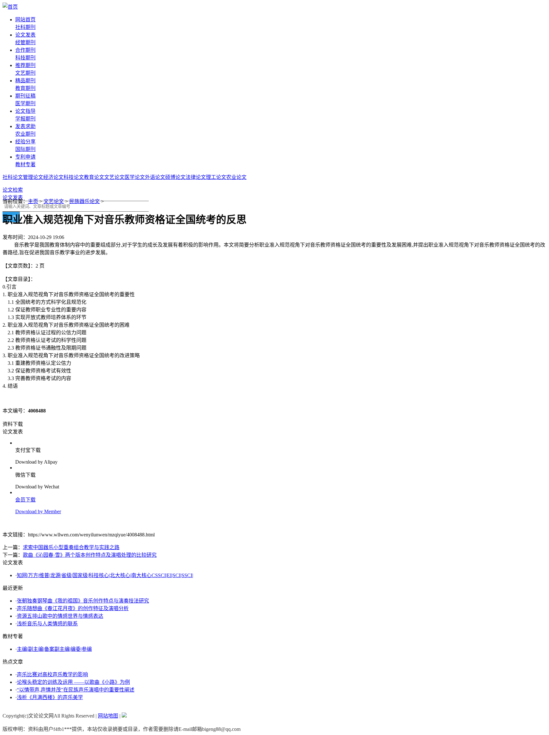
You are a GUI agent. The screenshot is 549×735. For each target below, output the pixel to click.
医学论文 (135, 177)
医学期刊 (25, 103)
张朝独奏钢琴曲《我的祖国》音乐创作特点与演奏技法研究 (83, 600)
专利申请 (25, 157)
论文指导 (25, 111)
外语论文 (155, 177)
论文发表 (25, 34)
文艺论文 (114, 177)
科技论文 (74, 177)
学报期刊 (25, 118)
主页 (33, 201)
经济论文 (53, 177)
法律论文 (196, 177)
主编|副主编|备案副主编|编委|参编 (54, 649)
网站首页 (25, 19)
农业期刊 (25, 134)
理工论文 (216, 177)
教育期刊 (25, 88)
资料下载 (13, 424)
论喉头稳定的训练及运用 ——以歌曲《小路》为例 (73, 682)
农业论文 (236, 177)
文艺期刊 (25, 73)
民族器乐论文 (84, 201)
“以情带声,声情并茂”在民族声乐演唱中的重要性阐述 (75, 689)
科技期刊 (25, 57)
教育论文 (94, 177)
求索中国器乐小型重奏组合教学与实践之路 (71, 547)
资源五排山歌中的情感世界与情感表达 (60, 616)
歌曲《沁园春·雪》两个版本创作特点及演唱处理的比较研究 (90, 555)
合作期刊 (25, 50)
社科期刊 (25, 27)
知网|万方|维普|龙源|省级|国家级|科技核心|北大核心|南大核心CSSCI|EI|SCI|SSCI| (105, 575)
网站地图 (108, 715)
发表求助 (25, 126)
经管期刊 (25, 42)
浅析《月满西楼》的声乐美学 (50, 697)
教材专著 (25, 164)
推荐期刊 (25, 65)
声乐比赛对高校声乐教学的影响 (52, 674)
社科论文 (13, 177)
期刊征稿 (25, 96)
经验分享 (25, 141)
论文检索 (13, 190)
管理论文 (33, 177)
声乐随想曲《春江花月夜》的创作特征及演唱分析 (73, 608)
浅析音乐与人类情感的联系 (47, 623)
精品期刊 (25, 80)
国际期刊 (25, 149)
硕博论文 (175, 177)
